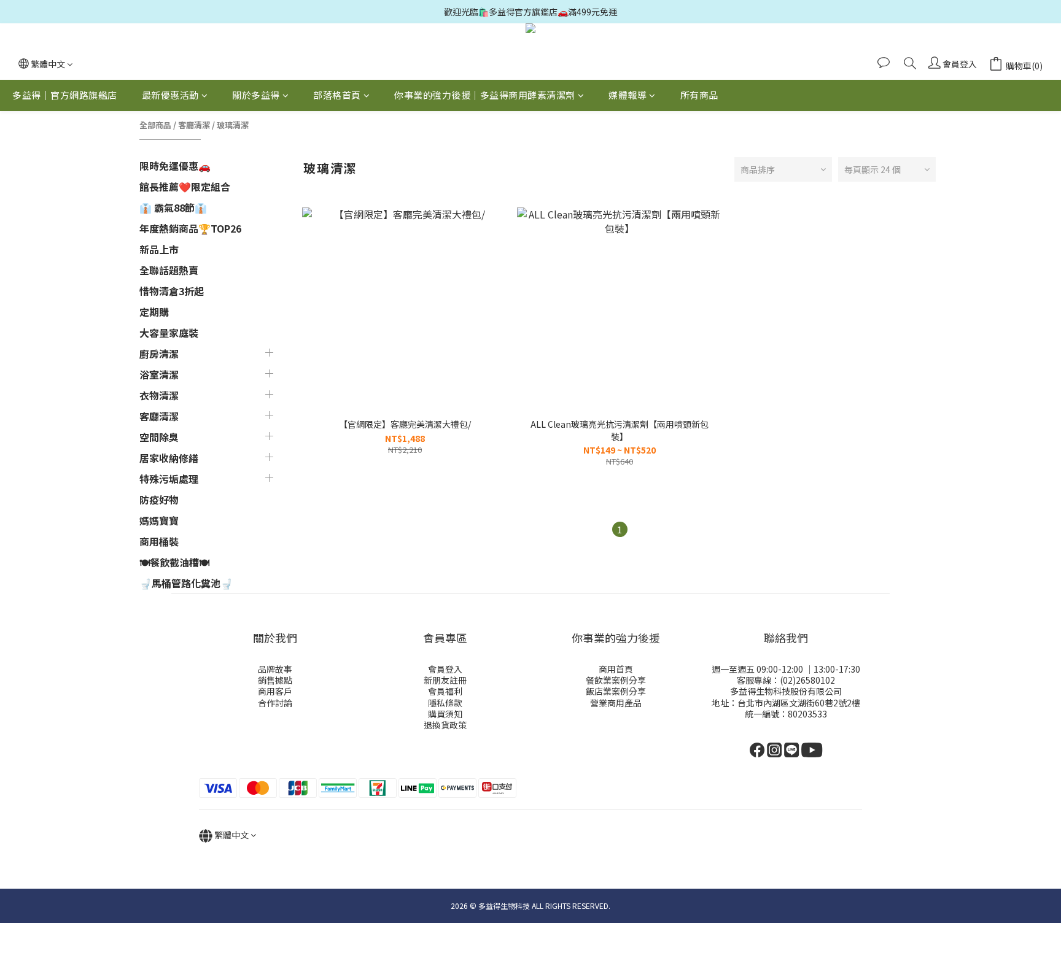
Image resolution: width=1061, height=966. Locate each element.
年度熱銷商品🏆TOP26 (190, 228)
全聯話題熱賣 (168, 270)
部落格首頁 (337, 94)
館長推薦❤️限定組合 (184, 186)
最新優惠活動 (170, 94)
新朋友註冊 (445, 680)
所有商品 (699, 94)
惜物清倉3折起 (171, 291)
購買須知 (445, 714)
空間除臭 (159, 437)
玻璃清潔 (233, 125)
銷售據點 (275, 680)
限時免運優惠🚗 (175, 165)
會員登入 (445, 669)
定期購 (154, 311)
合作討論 (275, 703)
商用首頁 (616, 669)
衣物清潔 (159, 395)
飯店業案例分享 (616, 691)
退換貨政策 (445, 725)
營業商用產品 (616, 703)
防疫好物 (159, 499)
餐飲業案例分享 (616, 680)
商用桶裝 (159, 541)
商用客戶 (275, 691)
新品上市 (159, 249)
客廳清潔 (194, 125)
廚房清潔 (159, 353)
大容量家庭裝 (168, 332)
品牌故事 (275, 669)
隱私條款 (445, 703)
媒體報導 (627, 94)
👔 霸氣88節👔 (173, 207)
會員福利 (445, 691)
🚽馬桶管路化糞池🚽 (186, 583)
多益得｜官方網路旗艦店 (64, 94)
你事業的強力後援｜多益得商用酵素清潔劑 (484, 94)
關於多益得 (256, 94)
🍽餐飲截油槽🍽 (174, 562)
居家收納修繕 (168, 457)
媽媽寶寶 (159, 520)
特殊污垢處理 (168, 478)
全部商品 (155, 125)
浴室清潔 (159, 374)
